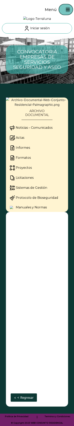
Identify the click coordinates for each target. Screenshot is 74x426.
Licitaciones (25, 178)
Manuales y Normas (31, 207)
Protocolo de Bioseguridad (37, 198)
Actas (20, 138)
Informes (23, 148)
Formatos (23, 158)
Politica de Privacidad (16, 416)
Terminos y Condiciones (57, 416)
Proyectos (24, 168)
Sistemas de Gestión (31, 188)
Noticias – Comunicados (34, 128)
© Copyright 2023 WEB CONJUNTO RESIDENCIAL (37, 423)
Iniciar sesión (40, 28)
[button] (68, 9)
